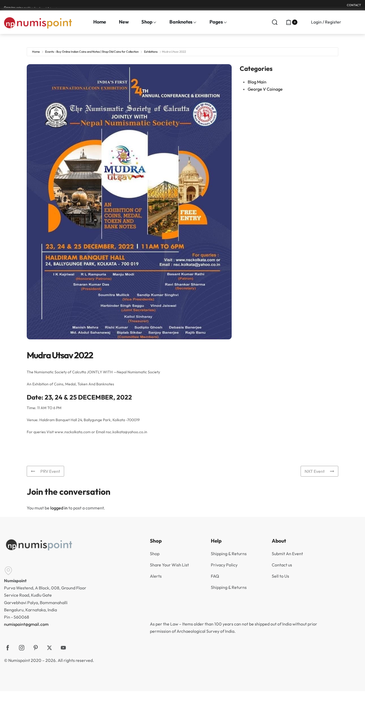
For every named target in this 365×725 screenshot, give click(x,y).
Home (36, 51)
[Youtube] (63, 647)
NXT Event (315, 471)
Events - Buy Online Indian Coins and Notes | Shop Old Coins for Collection (92, 51)
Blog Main (257, 82)
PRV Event (50, 471)
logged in (59, 508)
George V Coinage (265, 89)
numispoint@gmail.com (26, 624)
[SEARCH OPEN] (275, 22)
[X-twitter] (49, 647)
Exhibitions (151, 51)
